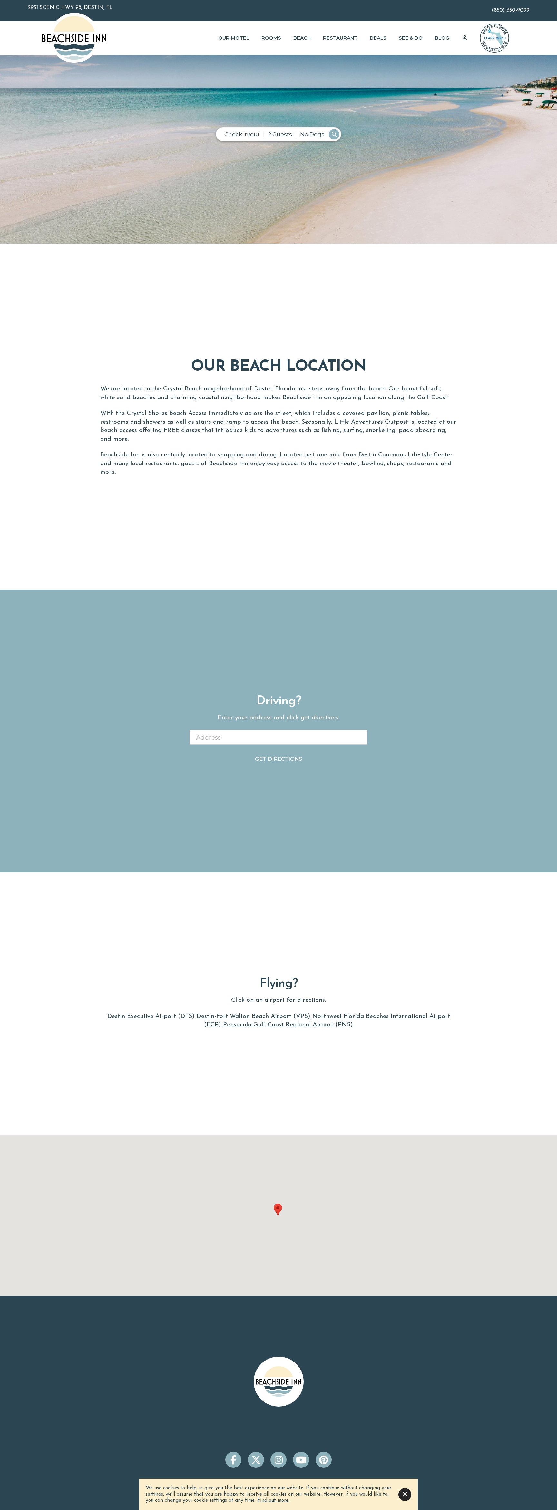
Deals (378, 37)
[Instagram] (278, 1460)
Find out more (272, 1500)
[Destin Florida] (494, 38)
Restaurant (340, 37)
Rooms (271, 37)
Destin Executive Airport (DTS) (152, 1016)
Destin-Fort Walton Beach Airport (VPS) (254, 1016)
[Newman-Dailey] (74, 38)
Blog (442, 37)
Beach (302, 37)
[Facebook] (233, 1460)
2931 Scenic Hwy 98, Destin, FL (70, 7)
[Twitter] (256, 1460)
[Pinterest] (324, 1460)
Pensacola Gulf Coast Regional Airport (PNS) (288, 1025)
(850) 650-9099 (510, 10)
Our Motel (233, 37)
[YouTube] (301, 1460)
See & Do (411, 37)
